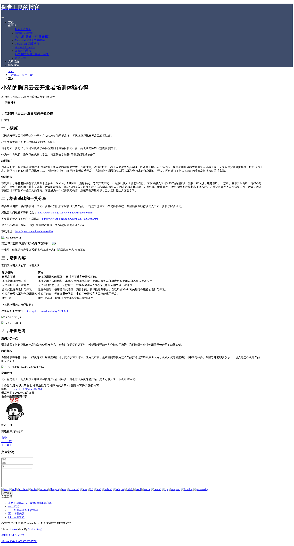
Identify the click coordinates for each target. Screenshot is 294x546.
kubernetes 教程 (24, 32)
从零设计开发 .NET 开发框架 (32, 36)
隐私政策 (13, 65)
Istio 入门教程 (23, 29)
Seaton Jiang (35, 529)
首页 (11, 22)
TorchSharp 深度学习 (27, 43)
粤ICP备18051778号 (13, 535)
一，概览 (13, 506)
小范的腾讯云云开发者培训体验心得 (30, 502)
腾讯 (40, 389)
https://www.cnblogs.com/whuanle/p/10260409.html (70, 218)
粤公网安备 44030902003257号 (19, 541)
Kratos (13, 529)
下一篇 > (6, 444)
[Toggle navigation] (2, 17)
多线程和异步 (23, 50)
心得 (34, 389)
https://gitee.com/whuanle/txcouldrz (34, 231)
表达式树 (20, 57)
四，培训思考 (16, 517)
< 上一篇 (6, 441)
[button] (4, 437)
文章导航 (13, 61)
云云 (13, 389)
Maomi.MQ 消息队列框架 (30, 40)
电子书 (12, 25)
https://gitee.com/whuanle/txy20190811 (47, 311)
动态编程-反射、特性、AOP (32, 54)
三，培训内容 (16, 513)
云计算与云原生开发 (20, 74)
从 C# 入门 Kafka (25, 47)
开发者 (26, 389)
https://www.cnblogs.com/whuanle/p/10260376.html (65, 212)
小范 (19, 389)
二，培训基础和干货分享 (23, 510)
